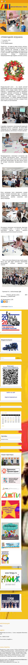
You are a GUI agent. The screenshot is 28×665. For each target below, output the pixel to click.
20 (10, 420)
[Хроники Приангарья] (10, 471)
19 (8, 420)
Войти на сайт (11, 392)
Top (26, 663)
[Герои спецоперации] (10, 601)
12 (8, 419)
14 (13, 419)
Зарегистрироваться (11, 397)
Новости (10, 306)
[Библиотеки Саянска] (10, 461)
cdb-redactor (5, 41)
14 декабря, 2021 (6, 40)
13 (10, 419)
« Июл (3, 426)
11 (5, 419)
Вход (1, 625)
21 (13, 420)
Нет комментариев (7, 43)
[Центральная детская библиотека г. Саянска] (14, 7)
